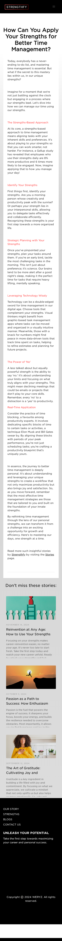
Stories (49, 554)
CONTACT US (12, 824)
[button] (54, 7)
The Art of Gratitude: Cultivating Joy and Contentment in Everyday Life (27, 770)
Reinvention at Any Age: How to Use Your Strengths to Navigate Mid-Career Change (28, 631)
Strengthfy (18, 554)
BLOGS (7, 819)
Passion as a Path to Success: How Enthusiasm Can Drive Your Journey (27, 701)
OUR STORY (11, 808)
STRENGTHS (11, 814)
